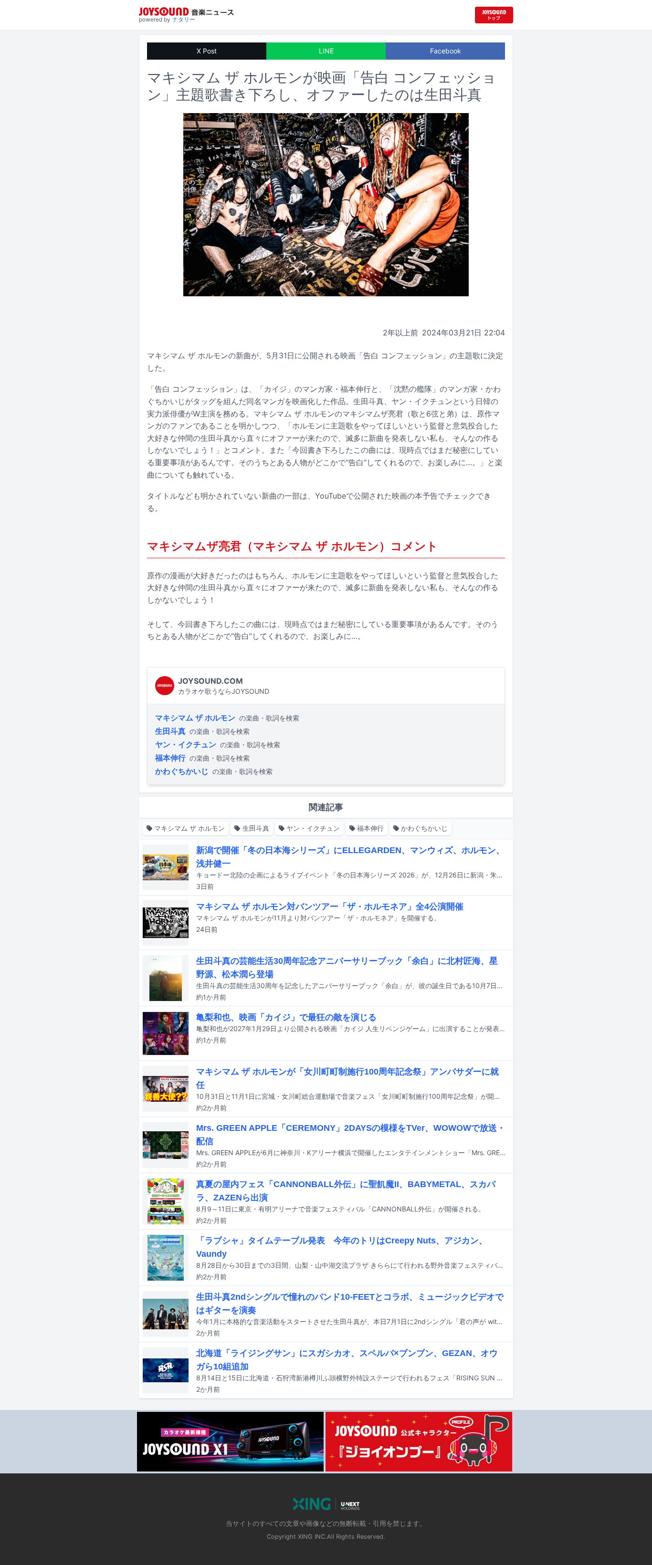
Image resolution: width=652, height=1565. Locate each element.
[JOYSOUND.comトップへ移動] (494, 15)
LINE (326, 51)
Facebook (445, 51)
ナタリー (183, 19)
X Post (207, 51)
